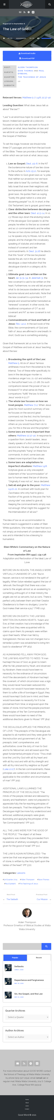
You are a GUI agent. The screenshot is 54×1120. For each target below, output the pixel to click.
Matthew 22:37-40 (26, 435)
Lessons (21, 873)
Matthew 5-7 (28, 97)
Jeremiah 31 (37, 278)
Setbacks (19, 966)
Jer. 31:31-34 (22, 278)
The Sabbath (12, 899)
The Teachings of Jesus (32, 77)
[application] (27, 38)
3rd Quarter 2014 (10, 880)
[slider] (46, 38)
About (27, 1102)
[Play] (4, 38)
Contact (27, 1109)
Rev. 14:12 (21, 324)
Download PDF (28, 58)
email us (41, 1078)
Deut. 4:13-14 (37, 213)
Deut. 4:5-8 (32, 163)
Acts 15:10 (31, 171)
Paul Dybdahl (10, 884)
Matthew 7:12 (31, 405)
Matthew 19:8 (40, 466)
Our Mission (42, 899)
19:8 (38, 97)
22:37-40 (46, 97)
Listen (27, 1106)
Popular (15, 958)
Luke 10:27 (8, 769)
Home (27, 1099)
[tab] (15, 958)
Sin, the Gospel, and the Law (28, 994)
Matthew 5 (13, 363)
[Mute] (38, 38)
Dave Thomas (25, 71)
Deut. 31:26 (34, 251)
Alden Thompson (28, 67)
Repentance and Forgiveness (29, 980)
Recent (39, 958)
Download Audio (27, 53)
